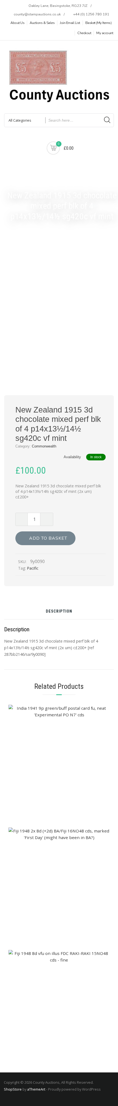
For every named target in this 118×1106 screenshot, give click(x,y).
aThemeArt (36, 1089)
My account (104, 33)
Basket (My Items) (98, 22)
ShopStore (13, 1089)
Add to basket (48, 538)
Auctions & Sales (42, 22)
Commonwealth (44, 446)
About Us (17, 22)
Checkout (84, 33)
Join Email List (70, 22)
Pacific (32, 568)
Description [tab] (59, 612)
